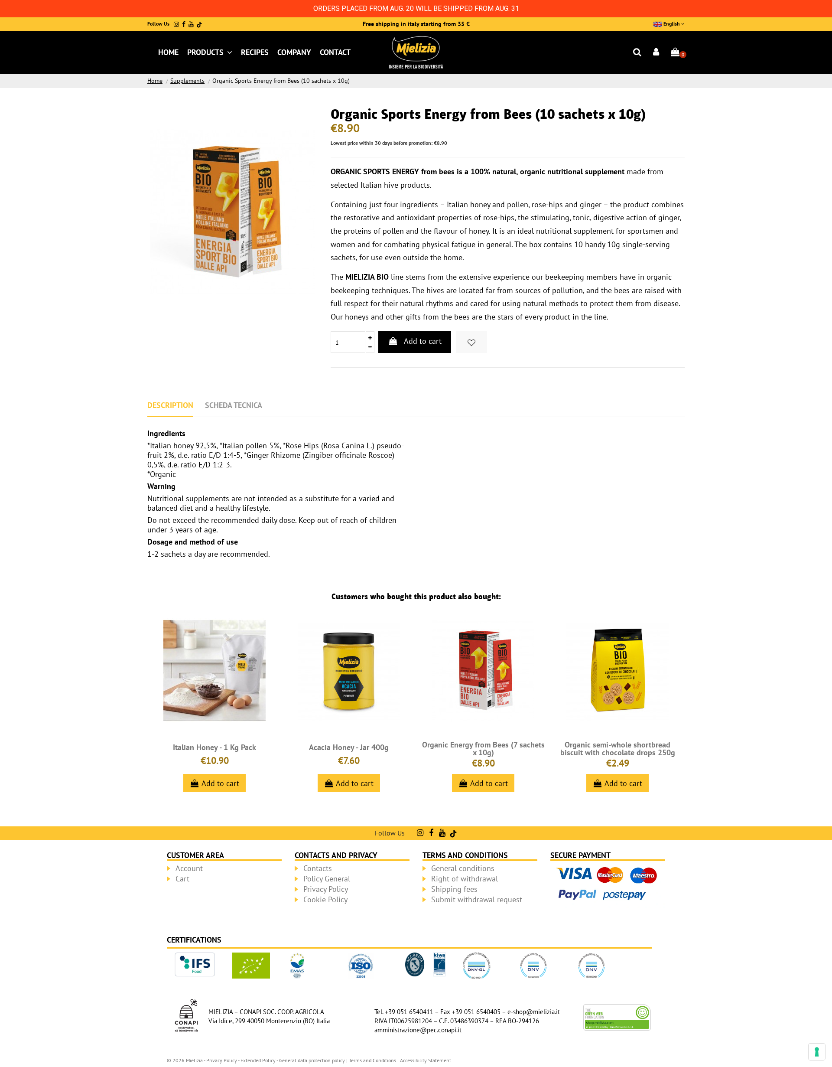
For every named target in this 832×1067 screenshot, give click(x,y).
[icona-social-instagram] (176, 24)
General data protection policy (312, 1060)
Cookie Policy (325, 899)
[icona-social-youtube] (191, 24)
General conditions (462, 868)
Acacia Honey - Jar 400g (349, 747)
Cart (182, 879)
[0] (675, 52)
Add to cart (423, 341)
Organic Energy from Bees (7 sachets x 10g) (483, 748)
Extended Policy (258, 1060)
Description (170, 405)
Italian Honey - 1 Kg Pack (214, 747)
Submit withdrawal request (476, 899)
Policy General (326, 879)
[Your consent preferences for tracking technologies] (817, 1052)
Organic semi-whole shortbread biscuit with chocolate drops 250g (617, 748)
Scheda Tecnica (233, 405)
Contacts (317, 868)
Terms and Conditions (372, 1060)
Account (189, 868)
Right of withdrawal (464, 879)
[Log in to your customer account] (656, 52)
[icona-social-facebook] (183, 24)
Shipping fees (454, 889)
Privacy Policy (325, 889)
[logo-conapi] (186, 1015)
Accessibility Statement (425, 1060)
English (671, 23)
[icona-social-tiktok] (199, 24)
